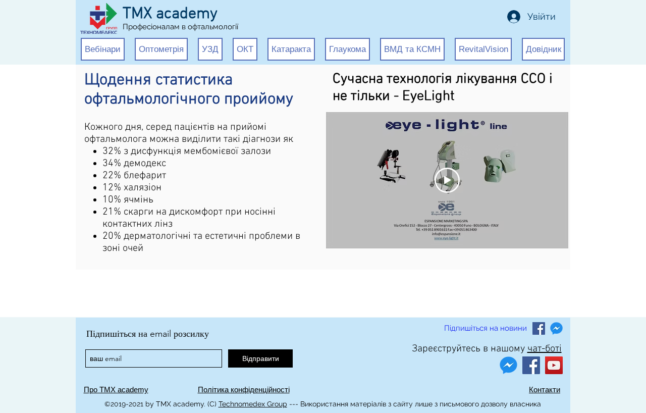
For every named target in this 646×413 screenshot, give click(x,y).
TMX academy (170, 14)
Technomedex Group (253, 404)
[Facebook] (531, 365)
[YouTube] (554, 365)
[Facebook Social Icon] (538, 328)
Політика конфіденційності (244, 389)
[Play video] (447, 180)
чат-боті (544, 349)
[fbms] (556, 328)
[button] (103, 49)
